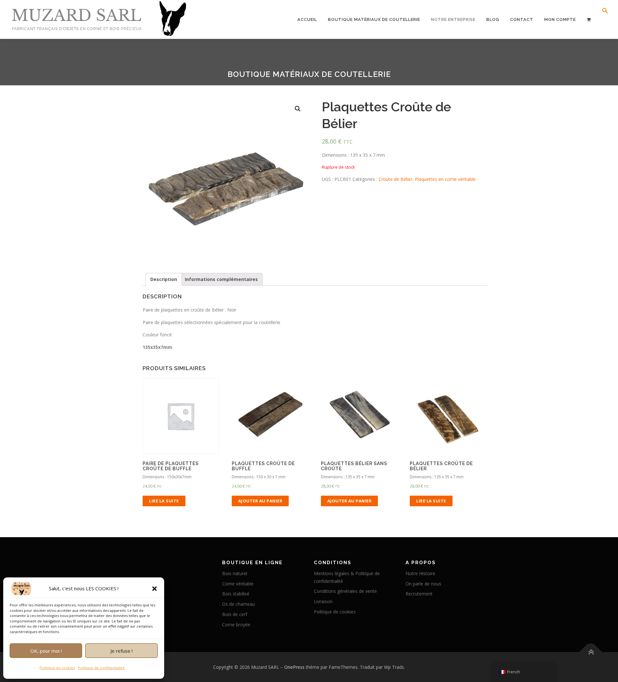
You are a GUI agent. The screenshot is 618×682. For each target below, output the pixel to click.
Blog (492, 19)
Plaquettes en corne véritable (445, 179)
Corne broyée (236, 624)
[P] (588, 19)
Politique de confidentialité (101, 667)
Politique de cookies (57, 667)
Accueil (307, 19)
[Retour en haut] (590, 651)
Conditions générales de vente (345, 591)
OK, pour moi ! (46, 651)
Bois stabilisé (235, 594)
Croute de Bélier (395, 179)
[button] (154, 588)
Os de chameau (238, 604)
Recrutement (419, 594)
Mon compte (560, 19)
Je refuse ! (121, 651)
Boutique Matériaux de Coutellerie (374, 19)
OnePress (294, 667)
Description (163, 279)
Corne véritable (238, 584)
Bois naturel (234, 573)
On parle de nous (423, 584)
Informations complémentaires (221, 279)
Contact (521, 19)
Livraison (323, 601)
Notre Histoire (420, 573)
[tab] (163, 279)
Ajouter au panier (260, 501)
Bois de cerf (234, 614)
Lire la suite (164, 501)
